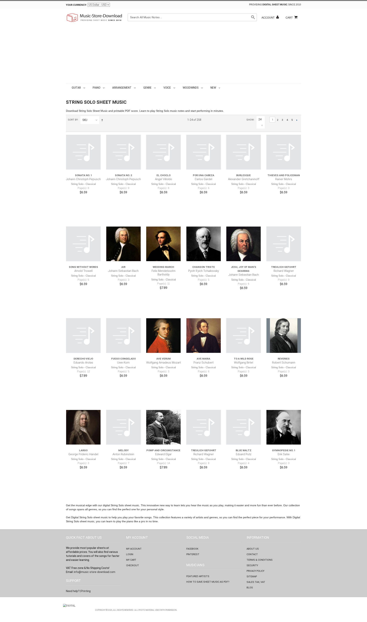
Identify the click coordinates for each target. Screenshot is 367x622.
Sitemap (252, 576)
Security (252, 565)
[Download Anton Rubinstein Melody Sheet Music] (123, 427)
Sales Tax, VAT (256, 582)
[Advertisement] (183, 55)
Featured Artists (197, 576)
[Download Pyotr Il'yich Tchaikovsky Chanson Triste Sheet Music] (203, 244)
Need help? (72, 591)
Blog (250, 587)
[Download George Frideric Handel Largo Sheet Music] (83, 427)
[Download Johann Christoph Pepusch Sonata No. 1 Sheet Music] (83, 152)
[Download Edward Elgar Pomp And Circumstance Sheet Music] (163, 427)
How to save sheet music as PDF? (207, 581)
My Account (134, 548)
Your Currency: (76, 4)
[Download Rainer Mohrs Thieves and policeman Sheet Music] (283, 152)
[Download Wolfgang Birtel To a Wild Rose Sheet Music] (243, 335)
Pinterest (192, 554)
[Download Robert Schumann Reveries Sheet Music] (283, 335)
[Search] (253, 17)
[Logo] (94, 17)
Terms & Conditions (260, 559)
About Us (253, 548)
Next (296, 120)
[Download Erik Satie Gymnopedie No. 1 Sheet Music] (283, 427)
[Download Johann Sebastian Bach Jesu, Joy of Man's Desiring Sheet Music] (243, 244)
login (129, 554)
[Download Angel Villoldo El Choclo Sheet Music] (163, 152)
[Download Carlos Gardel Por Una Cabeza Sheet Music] (203, 152)
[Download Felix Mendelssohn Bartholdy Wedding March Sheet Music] (163, 244)
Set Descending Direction (103, 120)
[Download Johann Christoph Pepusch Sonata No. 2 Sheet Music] (123, 152)
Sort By (73, 119)
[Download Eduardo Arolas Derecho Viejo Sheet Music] (83, 335)
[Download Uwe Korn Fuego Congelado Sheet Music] (123, 335)
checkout (132, 565)
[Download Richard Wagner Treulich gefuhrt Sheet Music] (283, 244)
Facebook (192, 548)
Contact (252, 554)
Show (250, 119)
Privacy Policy (255, 570)
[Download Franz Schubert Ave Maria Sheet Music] (203, 335)
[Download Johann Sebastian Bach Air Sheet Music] (123, 244)
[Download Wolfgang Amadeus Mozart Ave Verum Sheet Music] (163, 335)
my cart (131, 559)
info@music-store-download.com (94, 571)
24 (259, 119)
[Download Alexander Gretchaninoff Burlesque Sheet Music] (243, 152)
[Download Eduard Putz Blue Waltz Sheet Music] (243, 427)
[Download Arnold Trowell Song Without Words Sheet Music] (83, 244)
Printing (86, 591)
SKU (84, 119)
